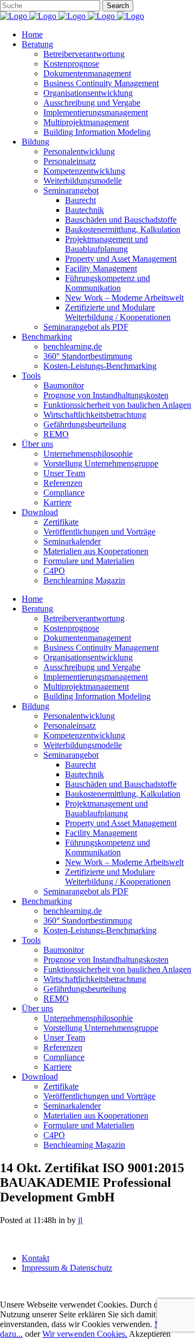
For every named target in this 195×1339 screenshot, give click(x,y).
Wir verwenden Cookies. (84, 1333)
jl (80, 1220)
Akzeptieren (150, 1333)
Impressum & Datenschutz (67, 1267)
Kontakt (35, 1258)
